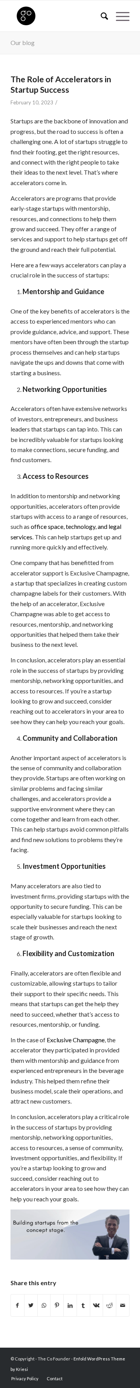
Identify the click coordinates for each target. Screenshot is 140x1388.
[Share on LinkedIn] (70, 1305)
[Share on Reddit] (109, 1305)
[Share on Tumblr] (83, 1305)
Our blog (22, 42)
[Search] (100, 15)
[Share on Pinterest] (57, 1305)
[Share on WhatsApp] (44, 1305)
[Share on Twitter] (30, 1305)
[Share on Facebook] (17, 1305)
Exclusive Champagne (76, 1039)
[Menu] (119, 15)
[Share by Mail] (122, 1305)
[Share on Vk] (96, 1305)
